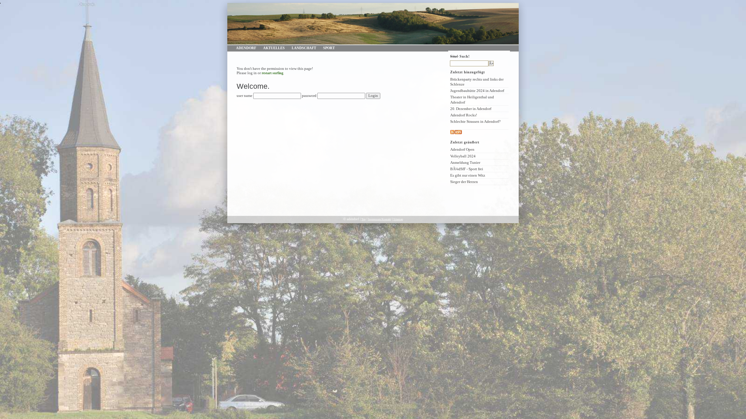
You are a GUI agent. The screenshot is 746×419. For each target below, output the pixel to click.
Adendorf (246, 48)
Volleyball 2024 (463, 156)
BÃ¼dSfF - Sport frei (466, 169)
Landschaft (304, 48)
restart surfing (272, 73)
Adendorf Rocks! (463, 115)
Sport (329, 48)
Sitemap (398, 219)
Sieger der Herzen (464, 182)
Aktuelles (274, 48)
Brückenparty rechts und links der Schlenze (477, 81)
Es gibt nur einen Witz (467, 175)
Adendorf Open (462, 149)
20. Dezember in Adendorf (470, 108)
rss (464, 132)
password (309, 96)
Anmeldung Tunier (465, 162)
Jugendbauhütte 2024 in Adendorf (477, 90)
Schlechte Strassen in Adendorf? (475, 121)
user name (244, 96)
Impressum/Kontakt (379, 219)
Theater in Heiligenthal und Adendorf (472, 99)
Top (363, 219)
